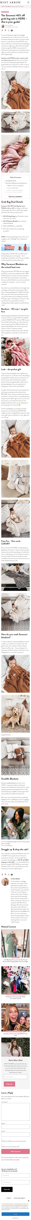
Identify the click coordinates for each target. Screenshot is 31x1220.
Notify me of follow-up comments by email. (13, 1141)
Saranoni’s (11, 39)
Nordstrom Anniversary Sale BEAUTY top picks (15, 1034)
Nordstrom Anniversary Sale (15, 994)
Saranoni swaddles (12, 791)
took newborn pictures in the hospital (15, 788)
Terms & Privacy (15, 1218)
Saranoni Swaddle (5, 843)
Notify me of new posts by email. (10, 1147)
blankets (10, 409)
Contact (8, 1198)
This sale (3, 866)
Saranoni (10, 35)
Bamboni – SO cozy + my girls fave (16, 185)
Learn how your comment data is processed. (15, 1158)
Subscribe (9, 1084)
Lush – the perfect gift (13, 188)
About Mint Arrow (19, 1198)
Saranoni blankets (11, 292)
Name (3, 1123)
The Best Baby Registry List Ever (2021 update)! (18, 842)
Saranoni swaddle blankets (8, 783)
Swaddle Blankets (10, 194)
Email (3, 1131)
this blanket (10, 326)
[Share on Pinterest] (5, 30)
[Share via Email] (12, 30)
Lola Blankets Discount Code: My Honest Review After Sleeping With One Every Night (15, 961)
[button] (28, 1201)
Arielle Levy (9, 845)
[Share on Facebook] (2, 30)
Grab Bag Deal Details (11, 181)
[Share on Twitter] (9, 30)
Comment (4, 1102)
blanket (3, 403)
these (22, 648)
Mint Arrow (10, 2)
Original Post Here (5, 735)
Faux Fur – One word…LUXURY (15, 190)
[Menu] (28, 2)
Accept (15, 1214)
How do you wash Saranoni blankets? (14, 192)
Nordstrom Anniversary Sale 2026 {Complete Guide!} (15, 997)
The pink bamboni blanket (8, 316)
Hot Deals (5, 12)
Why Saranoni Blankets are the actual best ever (16, 183)
